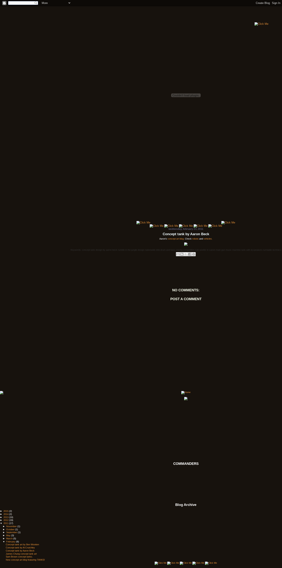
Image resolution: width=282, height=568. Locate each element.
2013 (6, 517)
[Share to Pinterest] (194, 254)
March (9, 538)
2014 (6, 514)
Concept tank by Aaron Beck (186, 234)
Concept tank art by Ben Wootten (22, 544)
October (10, 529)
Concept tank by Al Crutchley (20, 547)
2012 (6, 520)
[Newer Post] (1, 393)
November (11, 526)
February (11, 541)
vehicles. (208, 238)
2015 (6, 511)
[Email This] (178, 254)
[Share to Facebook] (190, 254)
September (12, 532)
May (8, 535)
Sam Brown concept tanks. (19, 556)
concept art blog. (176, 238)
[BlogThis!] (182, 254)
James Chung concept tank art (21, 554)
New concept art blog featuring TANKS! (25, 560)
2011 (6, 523)
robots (195, 238)
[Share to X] (186, 254)
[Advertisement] (178, 15)
